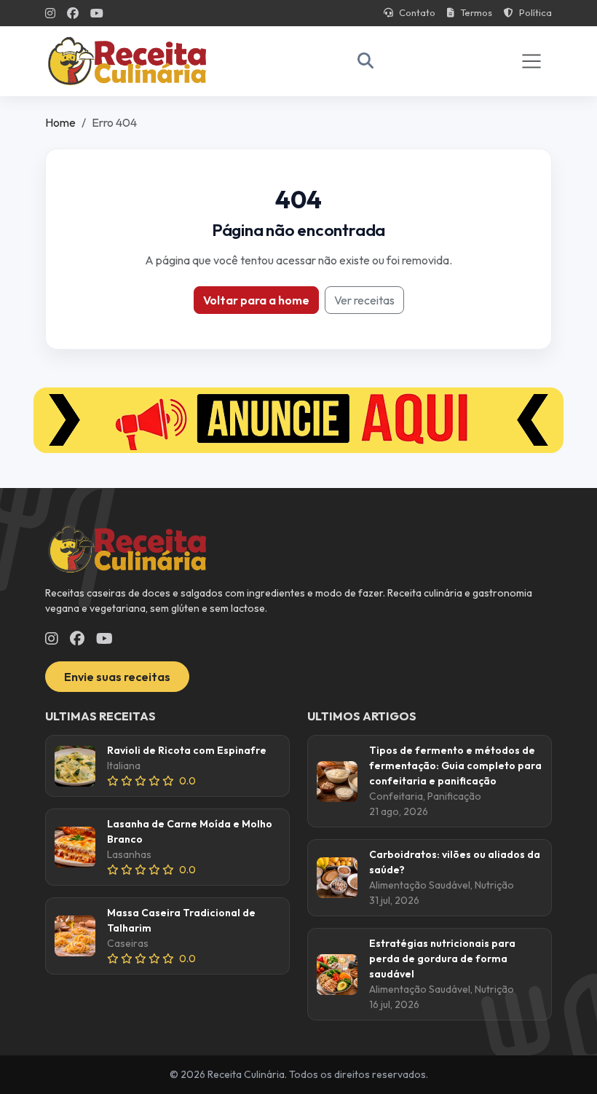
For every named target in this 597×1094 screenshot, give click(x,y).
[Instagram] (50, 13)
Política (535, 12)
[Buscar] (365, 60)
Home (60, 122)
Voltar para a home (256, 300)
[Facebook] (73, 13)
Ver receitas (364, 300)
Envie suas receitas (117, 676)
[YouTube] (96, 13)
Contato (417, 12)
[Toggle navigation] (531, 61)
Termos (476, 12)
